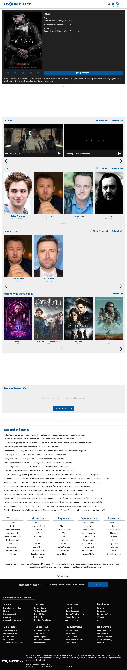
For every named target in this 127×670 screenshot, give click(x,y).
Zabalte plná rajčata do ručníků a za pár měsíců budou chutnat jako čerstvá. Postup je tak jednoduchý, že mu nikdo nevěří (54, 510)
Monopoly (114, 533)
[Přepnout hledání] (109, 4)
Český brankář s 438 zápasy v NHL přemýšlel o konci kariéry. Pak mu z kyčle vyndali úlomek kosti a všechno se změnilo (53, 498)
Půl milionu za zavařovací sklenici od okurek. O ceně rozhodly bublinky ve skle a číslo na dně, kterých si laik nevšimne (52, 482)
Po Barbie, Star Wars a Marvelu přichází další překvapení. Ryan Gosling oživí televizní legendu (42, 439)
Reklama (29, 664)
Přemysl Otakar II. (105, 636)
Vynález (12, 554)
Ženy (29, 564)
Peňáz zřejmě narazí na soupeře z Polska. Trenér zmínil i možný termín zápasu (36, 466)
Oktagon (63, 526)
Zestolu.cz (114, 518)
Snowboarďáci (9, 614)
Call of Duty (38, 547)
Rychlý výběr (83, 73)
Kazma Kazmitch (89, 533)
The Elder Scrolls (38, 550)
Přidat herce (104, 168)
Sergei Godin (40, 608)
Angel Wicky (8, 639)
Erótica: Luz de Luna (12, 620)
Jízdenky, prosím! (114, 554)
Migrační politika (13, 533)
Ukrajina (12, 526)
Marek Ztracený (88, 543)
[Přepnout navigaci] (113, 4)
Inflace (13, 522)
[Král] (23, 40)
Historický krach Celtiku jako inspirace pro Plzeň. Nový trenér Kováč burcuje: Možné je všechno (43, 494)
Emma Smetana (88, 550)
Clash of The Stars (63, 529)
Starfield (38, 529)
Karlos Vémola (63, 547)
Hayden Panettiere (42, 620)
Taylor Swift (89, 547)
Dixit (114, 540)
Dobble (114, 536)
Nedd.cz (118, 564)
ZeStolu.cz (69, 564)
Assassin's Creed (38, 526)
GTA (38, 533)
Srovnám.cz (81, 567)
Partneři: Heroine (64, 576)
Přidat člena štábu (101, 231)
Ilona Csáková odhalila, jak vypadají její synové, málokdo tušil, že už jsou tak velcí (38, 462)
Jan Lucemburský (104, 639)
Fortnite (38, 543)
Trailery (8, 120)
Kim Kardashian (88, 536)
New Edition (39, 614)
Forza (38, 540)
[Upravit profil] (121, 14)
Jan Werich (70, 633)
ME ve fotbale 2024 (12, 536)
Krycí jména (114, 543)
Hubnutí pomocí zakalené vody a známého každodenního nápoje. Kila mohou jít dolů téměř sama (44, 435)
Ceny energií (13, 543)
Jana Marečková (10, 630)
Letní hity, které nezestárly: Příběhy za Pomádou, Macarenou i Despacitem (35, 454)
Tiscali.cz (12, 518)
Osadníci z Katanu (114, 529)
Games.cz (38, 518)
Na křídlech (114, 547)
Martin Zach (8, 636)
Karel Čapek (70, 642)
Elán (99, 620)
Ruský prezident (12, 540)
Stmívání (7, 611)
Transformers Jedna (12, 608)
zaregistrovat (58, 584)
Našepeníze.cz (69, 567)
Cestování (36, 564)
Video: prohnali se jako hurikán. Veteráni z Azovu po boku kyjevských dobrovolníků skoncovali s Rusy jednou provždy (51, 506)
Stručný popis (49, 81)
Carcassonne (114, 522)
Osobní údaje (45, 664)
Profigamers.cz (58, 564)
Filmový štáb (11, 231)
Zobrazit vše (117, 120)
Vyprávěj (7, 617)
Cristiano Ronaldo (42, 639)
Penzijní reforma (13, 550)
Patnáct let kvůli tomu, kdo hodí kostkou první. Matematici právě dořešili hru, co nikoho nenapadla (45, 450)
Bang (114, 526)
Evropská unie (12, 547)
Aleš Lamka (39, 633)
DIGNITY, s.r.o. (71, 667)
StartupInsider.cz (94, 567)
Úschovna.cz (108, 564)
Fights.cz (63, 518)
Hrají (6, 168)
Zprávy (16, 564)
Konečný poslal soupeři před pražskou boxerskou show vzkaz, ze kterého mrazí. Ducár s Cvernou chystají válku (49, 490)
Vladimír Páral (72, 630)
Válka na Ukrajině (13, 529)
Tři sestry (101, 617)
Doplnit (98, 584)
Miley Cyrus (70, 608)
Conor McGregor (63, 554)
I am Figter (63, 540)
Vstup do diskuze (63, 408)
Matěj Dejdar (40, 636)
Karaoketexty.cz (95, 564)
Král (47, 14)
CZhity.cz (57, 567)
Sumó (63, 543)
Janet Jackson (71, 620)
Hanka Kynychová (42, 630)
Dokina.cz (48, 567)
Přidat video (104, 120)
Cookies (36, 664)
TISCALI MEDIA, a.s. (49, 667)
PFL (63, 533)
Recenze (38, 522)
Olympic (100, 608)
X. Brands (38, 617)
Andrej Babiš (89, 522)
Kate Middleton (104, 630)
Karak (114, 550)
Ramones (101, 611)
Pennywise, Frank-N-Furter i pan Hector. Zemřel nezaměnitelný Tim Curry (34, 458)
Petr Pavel (88, 526)
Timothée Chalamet (88, 554)
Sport (23, 564)
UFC (63, 522)
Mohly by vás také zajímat (18, 293)
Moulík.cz (30, 567)
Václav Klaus (102, 633)
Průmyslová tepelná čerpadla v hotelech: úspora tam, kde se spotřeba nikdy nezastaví (40, 470)
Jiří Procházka (63, 550)
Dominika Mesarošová (13, 642)
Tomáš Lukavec (72, 636)
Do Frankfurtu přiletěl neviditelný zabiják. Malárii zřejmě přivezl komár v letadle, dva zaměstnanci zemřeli (48, 442)
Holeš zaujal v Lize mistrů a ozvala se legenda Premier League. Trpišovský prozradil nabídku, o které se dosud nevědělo (53, 502)
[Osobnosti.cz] (17, 4)
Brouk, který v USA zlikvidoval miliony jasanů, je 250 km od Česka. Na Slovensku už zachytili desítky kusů (47, 486)
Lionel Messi (40, 642)
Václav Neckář (40, 611)
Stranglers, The (104, 614)
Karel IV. (100, 642)
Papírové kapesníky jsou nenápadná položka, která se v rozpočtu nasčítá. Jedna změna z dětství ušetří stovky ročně (52, 474)
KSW (63, 536)
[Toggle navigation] (121, 4)
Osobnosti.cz (89, 518)
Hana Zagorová (88, 529)
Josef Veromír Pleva (74, 639)
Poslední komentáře (15, 388)
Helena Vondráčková (74, 614)
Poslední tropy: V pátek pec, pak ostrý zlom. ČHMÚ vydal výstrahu (31, 446)
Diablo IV (38, 536)
